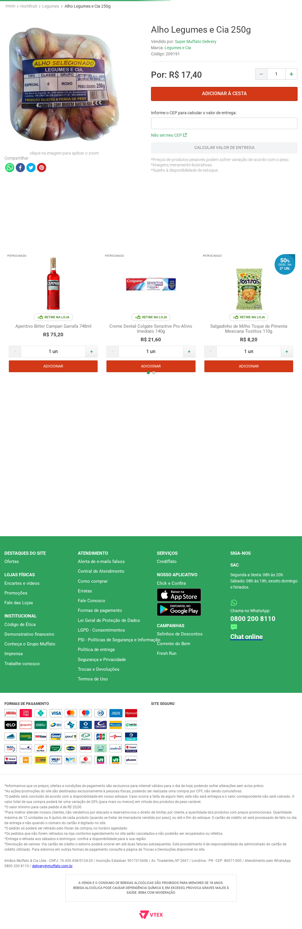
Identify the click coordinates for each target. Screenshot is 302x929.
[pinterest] (41, 168)
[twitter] (31, 168)
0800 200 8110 (262, 610)
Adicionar (53, 314)
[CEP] (224, 119)
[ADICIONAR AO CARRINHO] (224, 94)
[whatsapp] (9, 168)
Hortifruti (28, 6)
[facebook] (20, 168)
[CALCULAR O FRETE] (224, 147)
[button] (143, 323)
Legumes (50, 6)
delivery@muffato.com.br (52, 866)
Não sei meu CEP (166, 135)
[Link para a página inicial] (10, 6)
